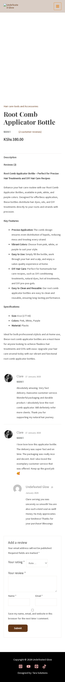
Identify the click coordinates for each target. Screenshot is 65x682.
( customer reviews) (30, 131)
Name (12, 595)
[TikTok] (44, 666)
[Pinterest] (36, 666)
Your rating (16, 562)
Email (39, 595)
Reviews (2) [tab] (10, 164)
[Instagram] (21, 666)
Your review (17, 573)
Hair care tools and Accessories (21, 106)
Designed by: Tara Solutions (33, 672)
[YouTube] (29, 666)
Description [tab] (10, 157)
